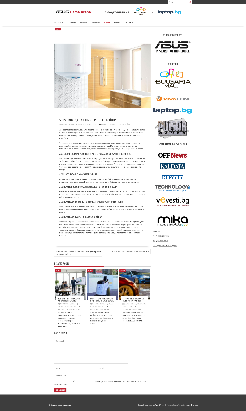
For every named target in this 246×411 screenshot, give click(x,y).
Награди (83, 22)
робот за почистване (99, 309)
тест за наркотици (161, 236)
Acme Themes (192, 405)
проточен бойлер (123, 124)
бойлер (112, 124)
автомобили (128, 309)
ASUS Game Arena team (87, 124)
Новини (107, 22)
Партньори (95, 22)
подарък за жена (160, 240)
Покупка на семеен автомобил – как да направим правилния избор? (78, 252)
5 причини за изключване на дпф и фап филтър (133, 299)
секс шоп (157, 231)
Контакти (129, 22)
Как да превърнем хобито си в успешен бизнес (69, 299)
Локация (118, 22)
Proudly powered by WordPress (151, 405)
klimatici (104, 124)
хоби (78, 309)
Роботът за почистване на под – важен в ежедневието (102, 299)
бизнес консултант (66, 309)
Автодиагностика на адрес (165, 245)
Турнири (72, 22)
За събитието (60, 22)
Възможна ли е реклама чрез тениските (129, 251)
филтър (137, 309)
